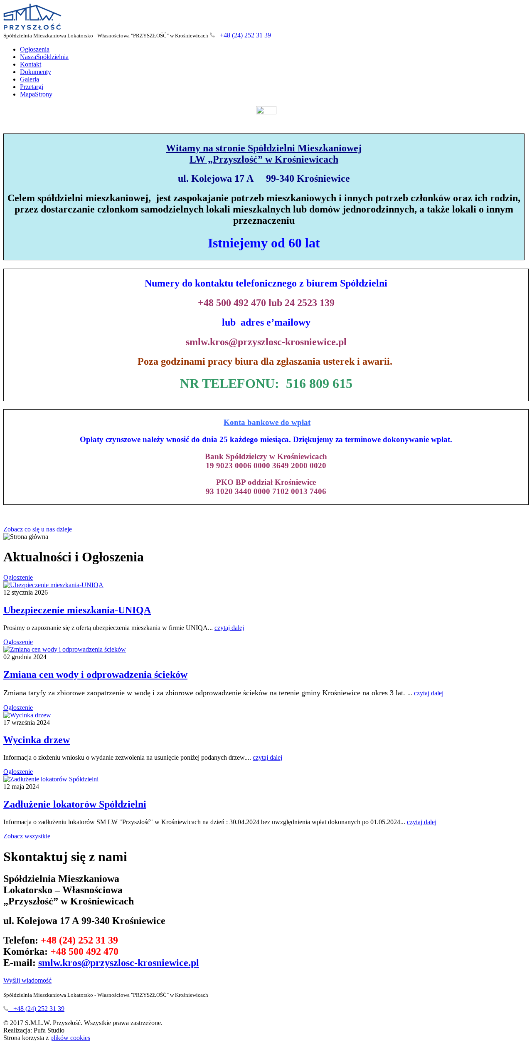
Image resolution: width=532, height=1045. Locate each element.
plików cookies (70, 1037)
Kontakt (30, 64)
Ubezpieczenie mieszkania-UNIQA (77, 610)
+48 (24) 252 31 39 (243, 35)
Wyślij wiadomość (27, 980)
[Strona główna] (32, 27)
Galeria (29, 79)
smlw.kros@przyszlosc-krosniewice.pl (118, 962)
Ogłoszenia (34, 49)
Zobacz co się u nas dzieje (37, 529)
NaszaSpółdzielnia (44, 56)
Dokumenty (35, 71)
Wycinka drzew (36, 739)
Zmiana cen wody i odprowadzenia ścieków (95, 674)
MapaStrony (36, 94)
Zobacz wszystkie (26, 836)
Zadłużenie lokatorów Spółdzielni (74, 804)
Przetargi (31, 86)
